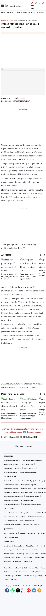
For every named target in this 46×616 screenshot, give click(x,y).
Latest (17, 12)
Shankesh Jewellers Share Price (13, 496)
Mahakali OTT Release (11, 500)
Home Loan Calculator (27, 521)
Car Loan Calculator (10, 521)
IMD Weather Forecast (11, 489)
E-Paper (24, 12)
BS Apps (13, 579)
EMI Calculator (9, 517)
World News (34, 554)
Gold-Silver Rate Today (11, 485)
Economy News (39, 558)
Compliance (7, 576)
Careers (6, 579)
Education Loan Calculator (12, 524)
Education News (9, 558)
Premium (10, 12)
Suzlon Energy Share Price (12, 460)
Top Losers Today (26, 489)
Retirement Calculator (35, 517)
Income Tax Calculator (11, 513)
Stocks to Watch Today (25, 481)
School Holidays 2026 (32, 496)
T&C (25, 568)
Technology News (22, 554)
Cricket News (35, 550)
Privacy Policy (34, 568)
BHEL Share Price (29, 468)
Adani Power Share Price (11, 464)
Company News (19, 546)
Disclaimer (7, 572)
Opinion (18, 558)
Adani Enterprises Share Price (32, 460)
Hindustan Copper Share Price (22, 492)
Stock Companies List (10, 533)
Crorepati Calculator (27, 513)
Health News (28, 558)
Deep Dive (7, 492)
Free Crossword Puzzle (11, 537)
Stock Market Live (9, 481)
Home (3, 12)
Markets (31, 12)
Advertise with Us (28, 576)
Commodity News (9, 550)
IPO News (40, 546)
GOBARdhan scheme (27, 500)
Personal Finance (9, 554)
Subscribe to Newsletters (27, 533)
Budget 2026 (28, 561)
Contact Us (17, 576)
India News (9, 20)
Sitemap (39, 576)
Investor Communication (20, 572)
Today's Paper (8, 568)
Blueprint (41, 12)
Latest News (7, 546)
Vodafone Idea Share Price (28, 472)
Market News (30, 546)
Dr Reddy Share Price (10, 472)
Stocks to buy (39, 481)
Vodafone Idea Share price (12, 504)
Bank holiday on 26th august (32, 504)
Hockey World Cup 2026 (29, 485)
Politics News (17, 561)
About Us (18, 568)
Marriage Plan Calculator (31, 524)
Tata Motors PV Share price (12, 468)
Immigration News (23, 550)
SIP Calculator (20, 517)
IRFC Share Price (27, 464)
